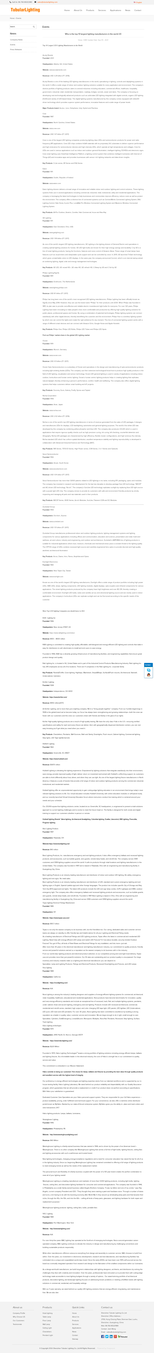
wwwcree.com (54, 128)
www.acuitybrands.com (57, 70)
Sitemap (75, 1339)
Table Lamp (47, 1317)
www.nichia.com (55, 410)
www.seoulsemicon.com (58, 469)
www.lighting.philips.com (58, 288)
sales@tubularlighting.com (47, 2)
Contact (137, 10)
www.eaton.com (55, 183)
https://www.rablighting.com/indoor (62, 633)
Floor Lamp (47, 1321)
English (139, 2)
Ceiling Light (47, 1328)
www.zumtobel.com (56, 522)
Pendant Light (48, 1335)
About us (17, 1307)
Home (67, 10)
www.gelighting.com (56, 233)
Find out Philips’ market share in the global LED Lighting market (66, 335)
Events (18, 18)
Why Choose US (19, 1317)
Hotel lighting (47, 1313)
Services (102, 10)
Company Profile (19, 1313)
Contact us (106, 1307)
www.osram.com (55, 355)
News (127, 10)
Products (90, 10)
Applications (115, 10)
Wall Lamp (46, 1324)
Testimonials (17, 1324)
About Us (78, 10)
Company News (16, 40)
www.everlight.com (56, 577)
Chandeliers (47, 1332)
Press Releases (16, 50)
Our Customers (18, 1321)
